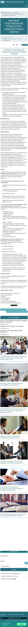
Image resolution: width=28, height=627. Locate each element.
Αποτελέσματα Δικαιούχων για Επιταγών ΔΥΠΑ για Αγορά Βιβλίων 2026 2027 (13, 515)
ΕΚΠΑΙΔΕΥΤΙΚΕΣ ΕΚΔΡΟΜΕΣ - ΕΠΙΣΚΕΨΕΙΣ (12, 39)
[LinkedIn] (17, 45)
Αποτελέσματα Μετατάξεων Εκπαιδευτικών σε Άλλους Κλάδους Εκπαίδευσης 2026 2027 (11, 488)
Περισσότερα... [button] (5, 624)
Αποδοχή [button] (22, 624)
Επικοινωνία (3, 614)
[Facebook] (14, 45)
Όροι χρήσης (10, 614)
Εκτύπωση (24, 45)
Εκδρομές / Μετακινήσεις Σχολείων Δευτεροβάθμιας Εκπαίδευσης (11, 384)
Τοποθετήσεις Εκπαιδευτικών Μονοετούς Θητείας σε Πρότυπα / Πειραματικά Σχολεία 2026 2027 (13, 410)
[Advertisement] (14, 535)
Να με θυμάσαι (5, 566)
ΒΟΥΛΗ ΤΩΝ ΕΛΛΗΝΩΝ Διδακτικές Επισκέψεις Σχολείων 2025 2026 (13, 321)
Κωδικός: (2, 561)
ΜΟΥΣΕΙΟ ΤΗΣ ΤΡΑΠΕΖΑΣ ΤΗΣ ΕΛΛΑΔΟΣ (12, 326)
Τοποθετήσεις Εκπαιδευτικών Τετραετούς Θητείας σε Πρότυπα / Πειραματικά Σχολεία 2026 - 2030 (13, 357)
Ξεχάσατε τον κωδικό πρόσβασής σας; (11, 573)
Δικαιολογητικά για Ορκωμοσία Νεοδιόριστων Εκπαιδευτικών (10, 437)
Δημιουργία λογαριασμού (7, 579)
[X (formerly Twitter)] (20, 45)
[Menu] (26, 6)
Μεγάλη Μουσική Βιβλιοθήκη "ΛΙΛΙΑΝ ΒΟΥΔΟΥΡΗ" (11, 331)
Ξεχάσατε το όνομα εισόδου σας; (9, 576)
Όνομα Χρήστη (4, 556)
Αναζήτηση (16, 614)
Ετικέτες (22, 614)
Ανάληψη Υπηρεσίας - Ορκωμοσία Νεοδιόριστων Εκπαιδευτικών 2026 (11, 462)
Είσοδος (2, 615)
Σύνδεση (14, 569)
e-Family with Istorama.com (14, 618)
